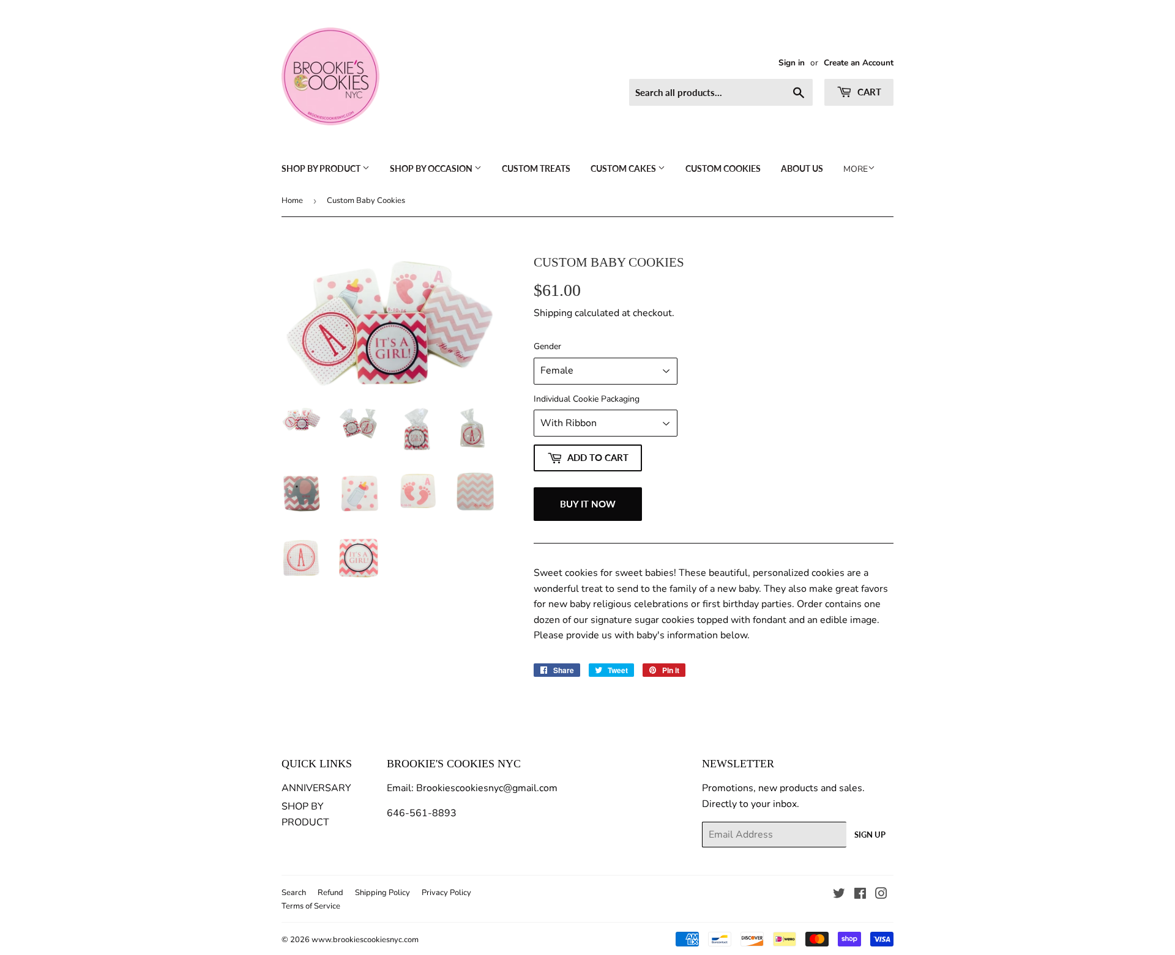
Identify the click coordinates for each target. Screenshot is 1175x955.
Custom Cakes (624, 168)
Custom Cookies (723, 168)
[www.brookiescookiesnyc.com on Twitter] (839, 895)
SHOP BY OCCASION (432, 168)
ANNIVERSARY (316, 788)
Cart (868, 91)
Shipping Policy (382, 892)
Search (294, 892)
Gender (547, 346)
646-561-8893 (422, 813)
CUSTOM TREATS (536, 168)
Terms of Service (311, 906)
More (855, 169)
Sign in (791, 62)
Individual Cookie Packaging (587, 399)
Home (292, 200)
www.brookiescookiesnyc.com (365, 939)
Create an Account (858, 62)
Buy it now (588, 503)
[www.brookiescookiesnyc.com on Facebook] (860, 895)
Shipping (553, 313)
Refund (330, 892)
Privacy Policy (446, 892)
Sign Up (870, 834)
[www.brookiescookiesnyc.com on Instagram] (881, 895)
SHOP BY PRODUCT (322, 168)
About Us (802, 168)
